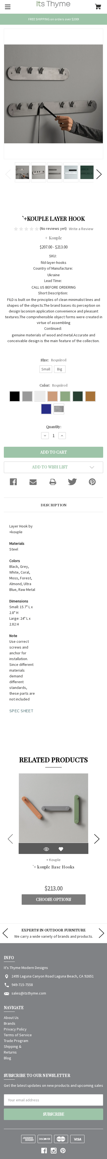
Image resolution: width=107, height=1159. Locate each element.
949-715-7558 (22, 984)
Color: (54, 385)
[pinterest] (63, 1151)
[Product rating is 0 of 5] (27, 228)
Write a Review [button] (81, 228)
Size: (53, 360)
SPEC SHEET (21, 711)
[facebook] (44, 1151)
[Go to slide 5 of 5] (10, 838)
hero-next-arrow (101, 933)
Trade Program (16, 1040)
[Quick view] (46, 849)
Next (99, 174)
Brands (9, 1023)
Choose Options (53, 899)
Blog (7, 1057)
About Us (11, 1017)
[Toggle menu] (7, 7)
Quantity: (53, 426)
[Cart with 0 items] (98, 7)
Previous (7, 174)
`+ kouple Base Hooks (54, 867)
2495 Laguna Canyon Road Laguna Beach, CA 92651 (53, 976)
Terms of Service (18, 1034)
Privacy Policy (15, 1029)
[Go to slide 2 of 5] (96, 838)
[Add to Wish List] (61, 849)
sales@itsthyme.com (29, 993)
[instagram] (54, 1151)
